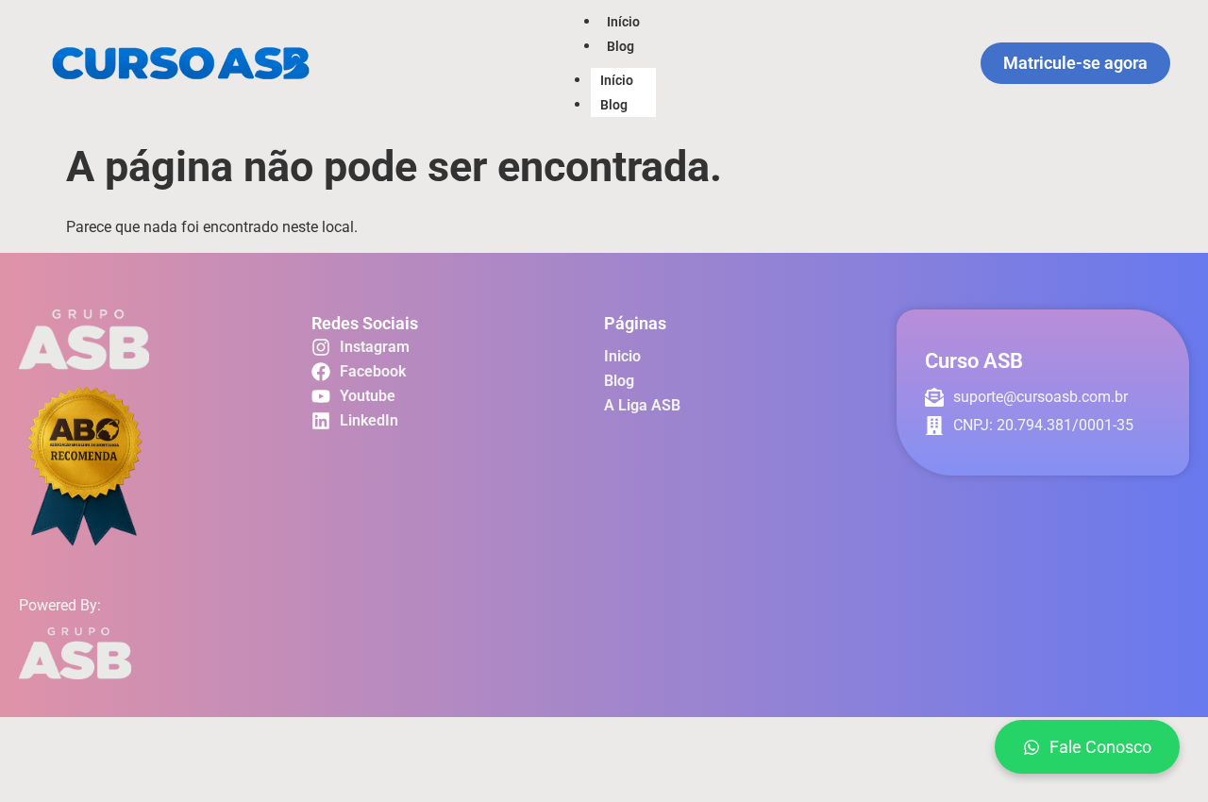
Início (623, 21)
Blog (620, 46)
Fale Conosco (1100, 747)
